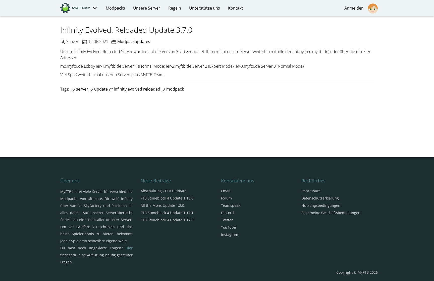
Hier (129, 248)
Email (225, 190)
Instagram (229, 234)
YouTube (228, 227)
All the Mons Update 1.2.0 (162, 205)
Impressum (310, 190)
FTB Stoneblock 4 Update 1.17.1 (167, 212)
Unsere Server (146, 8)
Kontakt (235, 8)
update (100, 89)
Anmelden (355, 8)
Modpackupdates (133, 41)
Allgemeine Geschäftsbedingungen (330, 212)
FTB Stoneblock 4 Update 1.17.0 (167, 220)
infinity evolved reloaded (136, 89)
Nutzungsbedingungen (320, 205)
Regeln (174, 8)
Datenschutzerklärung (320, 198)
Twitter (227, 220)
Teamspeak (230, 205)
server (81, 89)
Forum (226, 198)
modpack (174, 89)
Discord (227, 212)
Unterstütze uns (204, 8)
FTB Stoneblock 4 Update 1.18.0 (167, 198)
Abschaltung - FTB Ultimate (163, 190)
